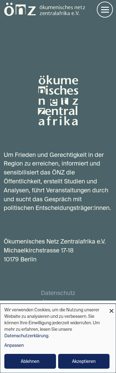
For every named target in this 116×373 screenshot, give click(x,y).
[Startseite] (44, 9)
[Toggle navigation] (105, 10)
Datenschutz (58, 292)
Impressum (58, 301)
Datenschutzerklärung (26, 335)
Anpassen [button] (14, 345)
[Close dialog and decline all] (111, 307)
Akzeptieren (84, 361)
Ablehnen (30, 361)
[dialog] (58, 338)
